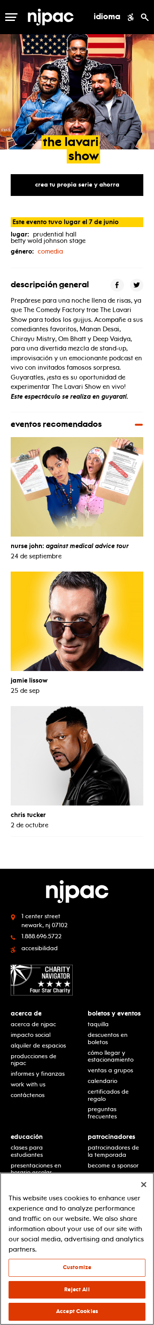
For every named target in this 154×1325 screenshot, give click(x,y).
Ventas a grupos (110, 1070)
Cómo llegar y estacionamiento (110, 1056)
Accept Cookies (77, 1311)
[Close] (143, 1184)
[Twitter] (137, 285)
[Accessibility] (131, 17)
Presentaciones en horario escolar (36, 1169)
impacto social (30, 1035)
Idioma (107, 17)
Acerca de (26, 1013)
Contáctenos (27, 1095)
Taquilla (98, 1024)
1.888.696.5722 (41, 936)
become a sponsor (113, 1165)
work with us (28, 1084)
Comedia (50, 251)
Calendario (102, 1081)
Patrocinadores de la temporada (113, 1151)
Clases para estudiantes (27, 1151)
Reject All (76, 1289)
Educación (27, 1137)
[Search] (145, 17)
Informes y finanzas (38, 1073)
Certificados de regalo (108, 1095)
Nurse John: (70, 546)
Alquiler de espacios (38, 1045)
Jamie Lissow (29, 680)
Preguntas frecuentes (102, 1113)
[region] (77, 1249)
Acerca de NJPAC (33, 1024)
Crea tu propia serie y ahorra (77, 184)
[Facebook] (117, 285)
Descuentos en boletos (107, 1038)
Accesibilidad (39, 948)
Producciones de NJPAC (33, 1060)
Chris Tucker (28, 815)
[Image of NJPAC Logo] (51, 17)
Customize (77, 1267)
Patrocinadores (111, 1137)
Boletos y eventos (114, 1013)
